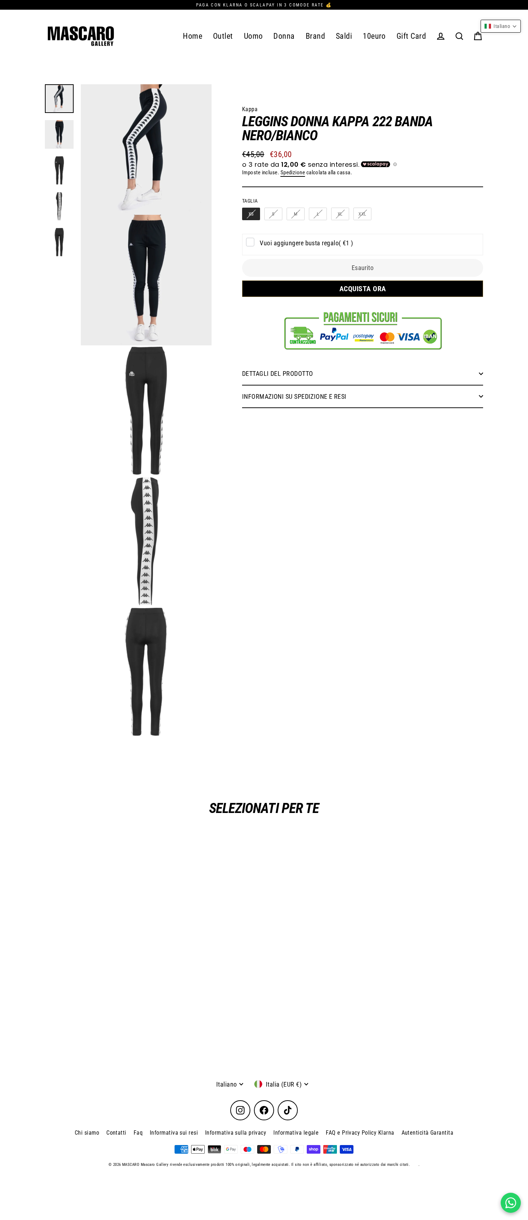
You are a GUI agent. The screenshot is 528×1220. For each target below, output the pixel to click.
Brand (315, 36)
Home (192, 36)
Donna (284, 36)
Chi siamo (87, 1132)
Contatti (116, 1132)
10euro (374, 36)
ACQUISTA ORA (362, 288)
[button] (500, 26)
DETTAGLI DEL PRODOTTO (277, 373)
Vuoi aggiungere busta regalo (306, 243)
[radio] (251, 214)
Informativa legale (296, 1132)
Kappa (250, 109)
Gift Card (411, 36)
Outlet (223, 36)
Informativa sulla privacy (235, 1132)
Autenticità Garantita (427, 1132)
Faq (138, 1132)
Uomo (253, 36)
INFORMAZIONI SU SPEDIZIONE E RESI (294, 396)
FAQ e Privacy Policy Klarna (360, 1132)
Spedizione (293, 172)
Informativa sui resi (174, 1132)
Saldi (344, 36)
